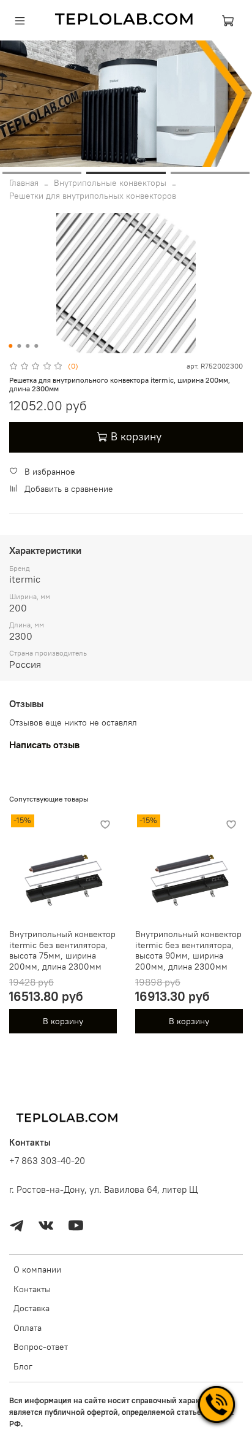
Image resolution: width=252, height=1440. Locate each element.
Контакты (32, 1289)
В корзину (63, 1021)
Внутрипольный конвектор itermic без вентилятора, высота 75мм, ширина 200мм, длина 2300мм (62, 950)
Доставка (31, 1308)
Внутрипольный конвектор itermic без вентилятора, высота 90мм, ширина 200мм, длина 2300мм (188, 950)
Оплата (27, 1327)
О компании (37, 1269)
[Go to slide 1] (41, 173)
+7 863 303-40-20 (47, 1160)
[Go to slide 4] (36, 346)
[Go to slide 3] (210, 173)
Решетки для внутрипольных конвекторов (92, 195)
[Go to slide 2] (125, 173)
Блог (22, 1366)
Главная (24, 182)
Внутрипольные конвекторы (110, 182)
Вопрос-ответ (40, 1346)
